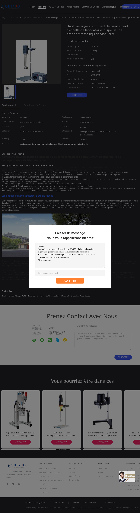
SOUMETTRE (70, 280)
